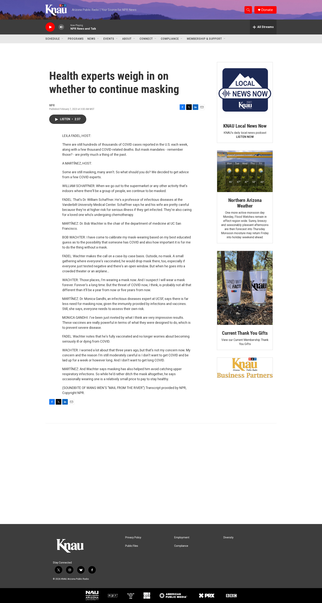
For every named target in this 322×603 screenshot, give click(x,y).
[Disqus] (161, 473)
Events (108, 38)
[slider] (67, 27)
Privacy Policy (133, 537)
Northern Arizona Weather (245, 203)
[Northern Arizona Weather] (245, 171)
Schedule (52, 38)
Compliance (170, 38)
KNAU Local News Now (244, 126)
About (127, 38)
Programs (76, 38)
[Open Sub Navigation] (62, 38)
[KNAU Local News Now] (245, 90)
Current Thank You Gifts (245, 333)
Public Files (131, 546)
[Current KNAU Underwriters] (245, 368)
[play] (50, 27)
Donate (267, 10)
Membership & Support (204, 38)
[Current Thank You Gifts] (245, 288)
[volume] (61, 27)
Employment (181, 537)
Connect (146, 38)
